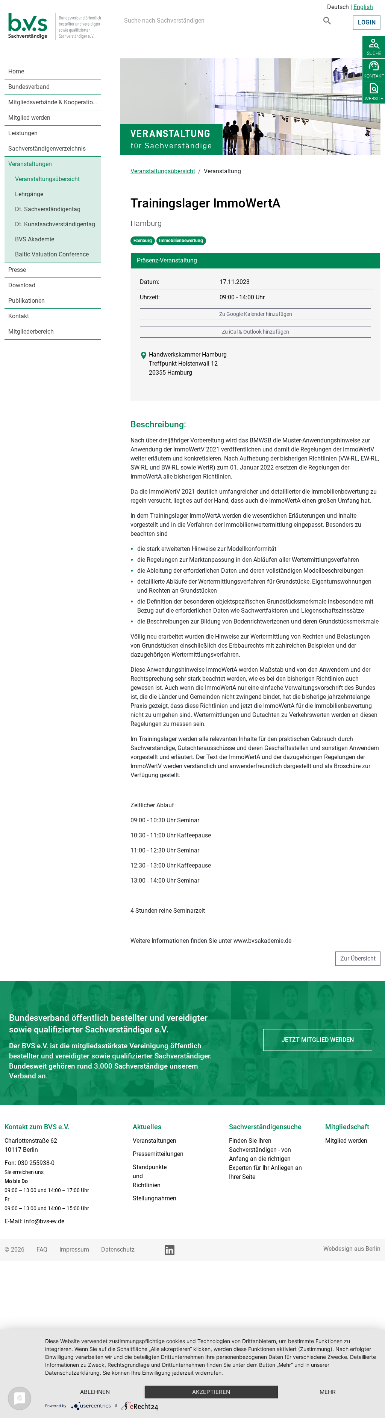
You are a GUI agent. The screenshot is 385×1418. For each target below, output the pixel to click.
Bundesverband (29, 86)
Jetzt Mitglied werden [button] (318, 1039)
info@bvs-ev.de (44, 1221)
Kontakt (18, 316)
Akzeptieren (211, 1391)
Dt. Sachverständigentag (47, 209)
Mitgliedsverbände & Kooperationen (54, 102)
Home (16, 71)
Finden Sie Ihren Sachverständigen (253, 1145)
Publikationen (26, 300)
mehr (328, 1391)
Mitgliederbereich (31, 331)
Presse (17, 269)
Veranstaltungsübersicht (47, 179)
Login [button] (367, 22)
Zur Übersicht (358, 958)
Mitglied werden (29, 117)
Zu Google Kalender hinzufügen (255, 314)
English (363, 7)
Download (21, 285)
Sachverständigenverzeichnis (47, 148)
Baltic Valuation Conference (52, 254)
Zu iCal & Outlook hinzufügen (255, 332)
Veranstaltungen (30, 164)
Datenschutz (118, 1249)
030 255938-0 (36, 1162)
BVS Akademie (34, 239)
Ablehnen (95, 1391)
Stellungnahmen (154, 1198)
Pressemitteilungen (158, 1153)
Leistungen (23, 133)
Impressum (74, 1249)
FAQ (41, 1249)
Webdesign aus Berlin (351, 1248)
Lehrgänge (29, 194)
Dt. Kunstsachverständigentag (55, 224)
